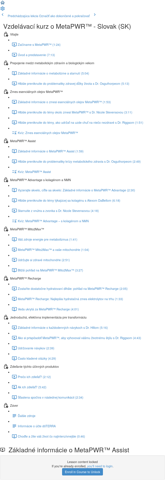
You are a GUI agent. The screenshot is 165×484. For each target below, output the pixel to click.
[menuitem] (2, 10)
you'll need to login (100, 466)
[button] (2, 4)
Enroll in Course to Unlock (82, 472)
